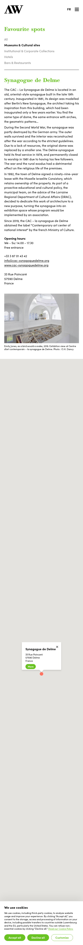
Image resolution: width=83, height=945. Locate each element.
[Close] (57, 647)
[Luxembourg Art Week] (13, 9)
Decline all (38, 937)
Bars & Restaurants (17, 63)
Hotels (8, 57)
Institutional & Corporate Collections (29, 51)
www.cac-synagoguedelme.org (26, 265)
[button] (41, 673)
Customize (62, 937)
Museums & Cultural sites (22, 45)
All (6, 39)
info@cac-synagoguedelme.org (26, 260)
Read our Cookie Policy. (60, 928)
